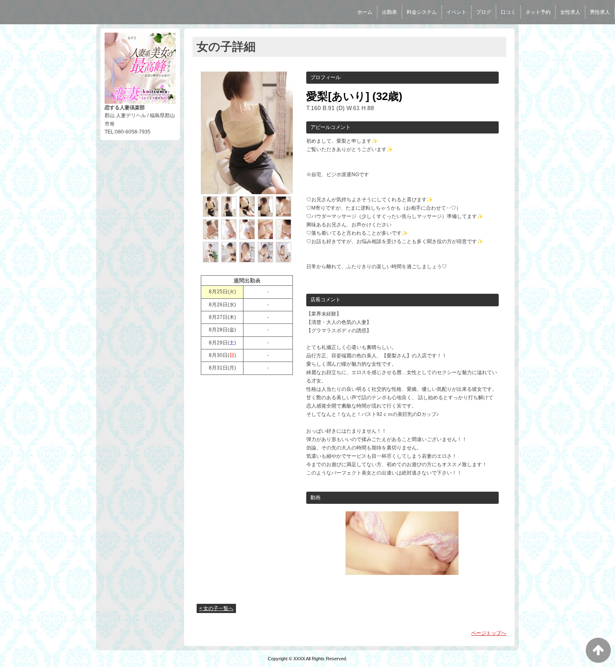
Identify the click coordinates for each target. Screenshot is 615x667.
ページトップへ (488, 633)
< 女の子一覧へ (216, 608)
